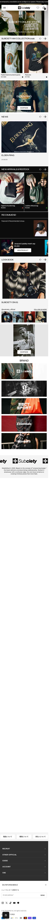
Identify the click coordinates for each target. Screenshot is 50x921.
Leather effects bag (31, 206)
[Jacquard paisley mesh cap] (7, 247)
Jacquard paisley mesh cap (24, 244)
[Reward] (5, 915)
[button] (4, 8)
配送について (24, 836)
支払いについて (40, 836)
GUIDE (5, 861)
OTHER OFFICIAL (9, 855)
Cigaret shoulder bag (8, 206)
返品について (7, 836)
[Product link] (12, 60)
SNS (4, 873)
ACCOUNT (6, 867)
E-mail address (8, 895)
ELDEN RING (7, 155)
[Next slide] (45, 38)
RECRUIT (6, 849)
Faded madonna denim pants (10, 75)
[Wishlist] (37, 7)
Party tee (28, 75)
